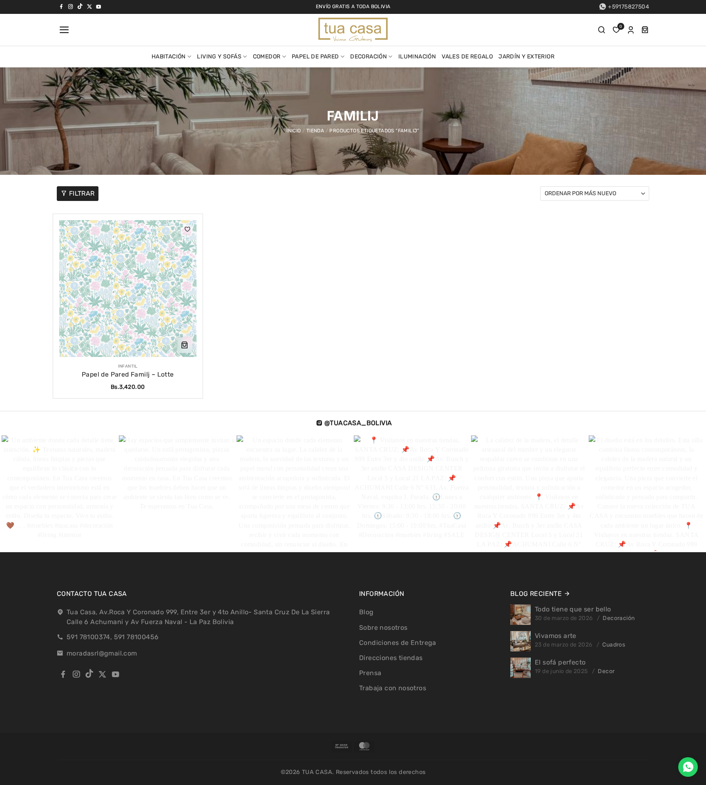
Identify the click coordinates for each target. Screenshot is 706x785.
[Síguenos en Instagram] (71, 6)
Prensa (370, 673)
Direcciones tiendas (391, 658)
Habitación (169, 56)
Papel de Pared (315, 56)
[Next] (675, 494)
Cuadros (613, 644)
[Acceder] (631, 30)
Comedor (267, 56)
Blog (366, 612)
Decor (606, 671)
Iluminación (417, 56)
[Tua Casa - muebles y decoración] (353, 30)
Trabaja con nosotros (392, 688)
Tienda (315, 131)
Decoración (368, 56)
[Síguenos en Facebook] (61, 6)
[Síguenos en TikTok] (80, 6)
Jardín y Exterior (526, 56)
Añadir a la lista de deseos (187, 229)
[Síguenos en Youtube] (98, 6)
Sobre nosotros (383, 627)
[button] (63, 29)
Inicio (293, 131)
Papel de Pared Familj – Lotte (128, 374)
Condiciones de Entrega (397, 643)
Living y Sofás (219, 56)
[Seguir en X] (89, 6)
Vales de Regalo (467, 56)
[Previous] (24, 494)
